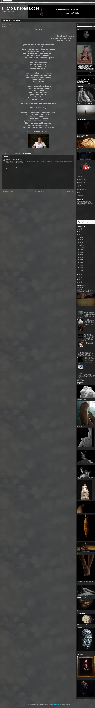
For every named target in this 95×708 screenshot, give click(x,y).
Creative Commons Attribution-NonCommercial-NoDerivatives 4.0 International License (85, 203)
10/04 (81, 237)
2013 (80, 282)
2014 (80, 281)
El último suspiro (81, 182)
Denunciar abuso (81, 308)
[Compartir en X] (28, 153)
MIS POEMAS (16, 20)
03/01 (81, 264)
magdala (79, 188)
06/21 (81, 251)
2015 (80, 279)
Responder (8, 168)
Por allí (79, 192)
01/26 (81, 269)
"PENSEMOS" (86, 311)
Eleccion (80, 183)
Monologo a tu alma (82, 189)
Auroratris (8, 159)
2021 (80, 233)
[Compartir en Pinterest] (30, 153)
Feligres (79, 185)
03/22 (81, 259)
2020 (80, 234)
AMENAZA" (81, 245)
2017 (80, 276)
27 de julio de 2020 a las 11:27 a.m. (17, 159)
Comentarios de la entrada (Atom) (13, 193)
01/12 (81, 270)
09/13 (81, 239)
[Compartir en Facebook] (29, 153)
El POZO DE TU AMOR (88, 342)
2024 (80, 228)
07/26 (81, 244)
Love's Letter (80, 186)
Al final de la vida (81, 176)
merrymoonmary (56, 704)
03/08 (81, 262)
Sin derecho (80, 195)
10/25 (81, 236)
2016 (80, 277)
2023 (80, 229)
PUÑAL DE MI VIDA (87, 334)
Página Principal (39, 191)
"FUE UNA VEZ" (87, 319)
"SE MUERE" (80, 373)
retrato (79, 193)
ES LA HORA (86, 365)
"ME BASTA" (80, 287)
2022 (80, 231)
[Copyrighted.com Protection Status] (83, 223)
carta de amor (80, 178)
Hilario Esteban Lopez (21, 8)
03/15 (81, 260)
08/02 (81, 242)
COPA (85, 326)
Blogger (68, 704)
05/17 (81, 256)
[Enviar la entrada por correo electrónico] (23, 153)
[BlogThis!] (27, 153)
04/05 (81, 257)
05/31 (81, 254)
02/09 (81, 267)
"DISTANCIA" (81, 247)
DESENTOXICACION (88, 357)
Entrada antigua (70, 191)
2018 (80, 274)
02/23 (81, 265)
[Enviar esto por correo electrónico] (25, 153)
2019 (80, 272)
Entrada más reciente (7, 191)
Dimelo (79, 181)
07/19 (81, 249)
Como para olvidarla (82, 179)
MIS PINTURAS (6, 20)
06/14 (81, 252)
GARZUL (80, 351)
